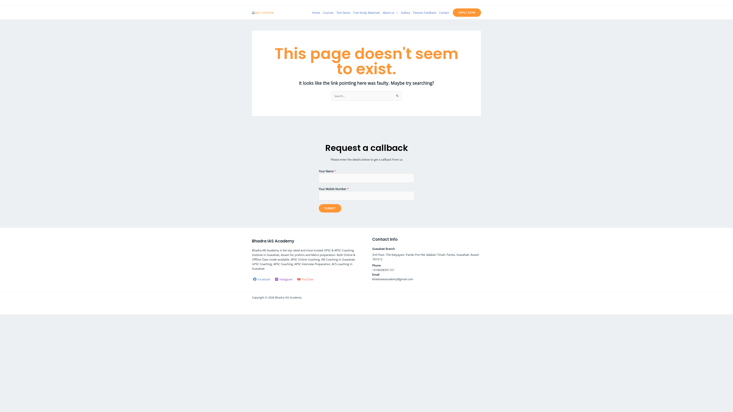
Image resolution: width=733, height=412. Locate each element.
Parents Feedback (424, 12)
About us (388, 12)
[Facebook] (468, 3)
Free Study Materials (366, 12)
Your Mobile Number (334, 189)
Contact (444, 12)
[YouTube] (479, 3)
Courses (328, 12)
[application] (396, 12)
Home (316, 12)
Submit (330, 208)
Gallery (405, 12)
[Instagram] (473, 3)
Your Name (327, 171)
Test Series (343, 12)
